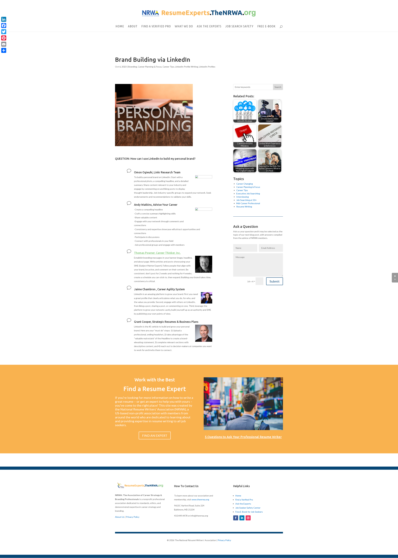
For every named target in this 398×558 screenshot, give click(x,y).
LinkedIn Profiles (207, 66)
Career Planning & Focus (150, 66)
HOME (120, 26)
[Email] (4, 44)
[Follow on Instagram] (248, 517)
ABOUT (132, 26)
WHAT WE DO (184, 26)
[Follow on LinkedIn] (241, 517)
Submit (275, 281)
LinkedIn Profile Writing (186, 66)
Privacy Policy (132, 517)
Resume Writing (244, 206)
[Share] (4, 50)
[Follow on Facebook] (235, 517)
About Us (119, 517)
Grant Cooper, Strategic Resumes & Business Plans (166, 321)
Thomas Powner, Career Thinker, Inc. (157, 252)
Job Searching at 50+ (246, 200)
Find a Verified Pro (244, 499)
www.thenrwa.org (200, 499)
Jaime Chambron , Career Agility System (159, 289)
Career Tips (168, 66)
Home (238, 495)
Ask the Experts (243, 503)
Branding (132, 66)
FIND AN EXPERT (154, 435)
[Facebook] (4, 25)
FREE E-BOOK (266, 26)
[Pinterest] (4, 38)
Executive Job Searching (248, 193)
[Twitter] (4, 32)
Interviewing (242, 196)
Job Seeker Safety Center (247, 507)
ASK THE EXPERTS (209, 26)
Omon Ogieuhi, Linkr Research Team (157, 172)
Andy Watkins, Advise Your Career (155, 204)
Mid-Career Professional (248, 203)
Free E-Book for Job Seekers (249, 511)
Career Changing (244, 183)
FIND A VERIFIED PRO (156, 26)
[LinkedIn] (4, 19)
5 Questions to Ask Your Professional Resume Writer (243, 437)
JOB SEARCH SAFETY (239, 26)
